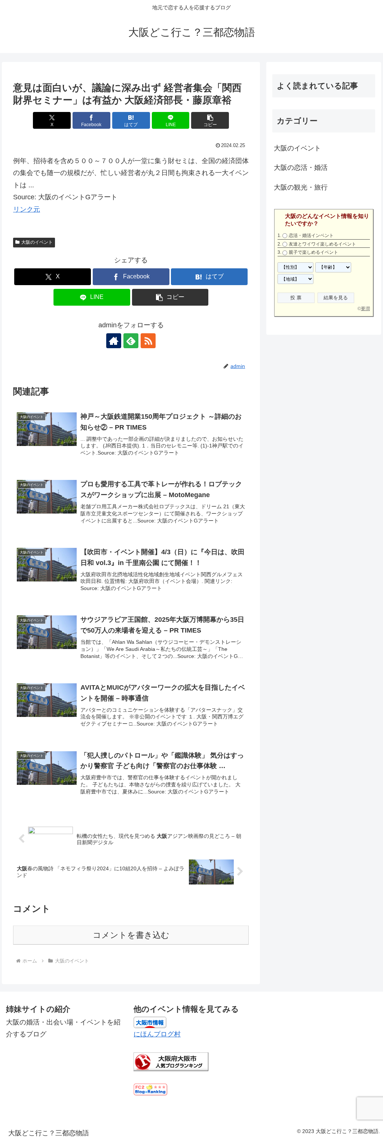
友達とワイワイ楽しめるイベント (322, 244)
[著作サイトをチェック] (113, 340)
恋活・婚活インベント (311, 235)
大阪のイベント (37, 242)
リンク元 (26, 209)
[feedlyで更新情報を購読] (130, 340)
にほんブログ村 (157, 1034)
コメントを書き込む (131, 935)
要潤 (365, 308)
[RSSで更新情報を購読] (148, 340)
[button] (210, 120)
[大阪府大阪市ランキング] (171, 1061)
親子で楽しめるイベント (313, 252)
